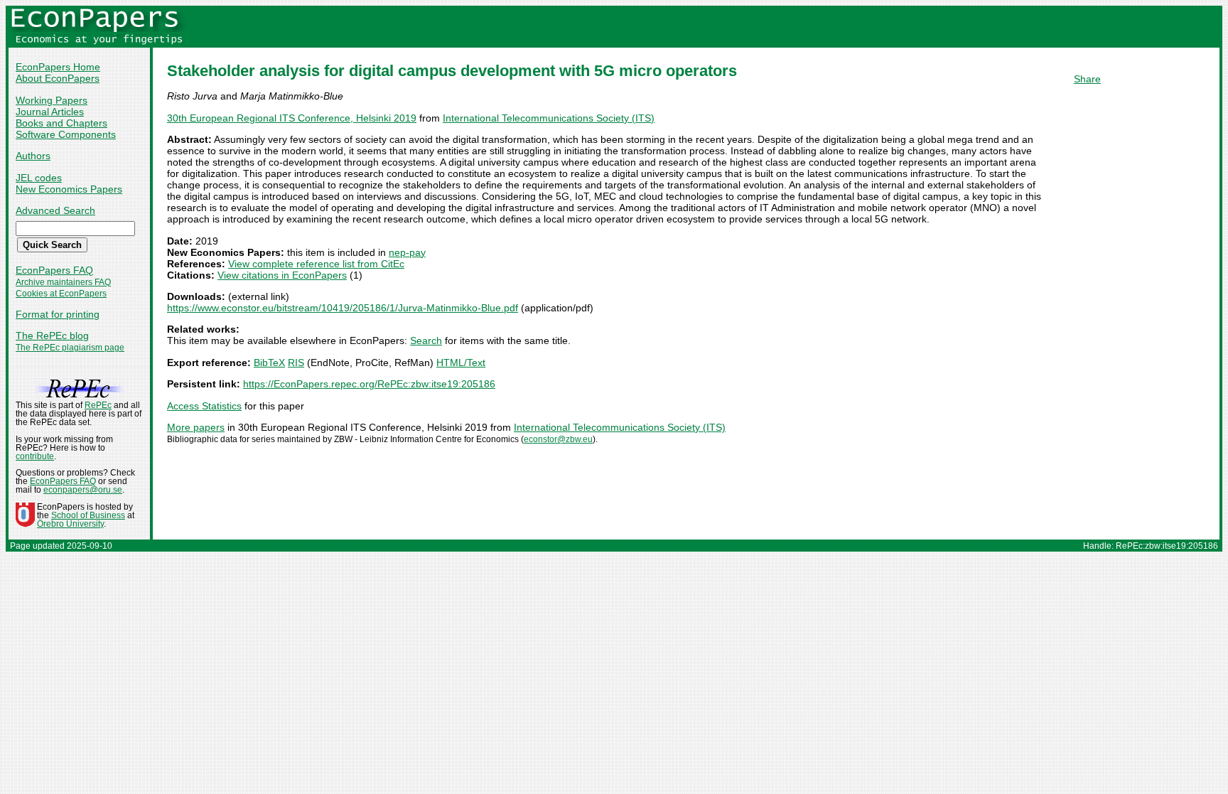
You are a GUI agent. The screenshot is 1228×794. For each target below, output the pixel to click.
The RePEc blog (52, 335)
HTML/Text (460, 362)
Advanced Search (55, 210)
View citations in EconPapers (282, 275)
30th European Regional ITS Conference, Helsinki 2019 (291, 118)
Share (1087, 79)
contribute (35, 456)
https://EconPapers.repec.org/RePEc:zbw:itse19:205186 (369, 384)
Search (426, 340)
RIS (296, 362)
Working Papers (51, 100)
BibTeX (269, 362)
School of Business (88, 515)
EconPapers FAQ (54, 270)
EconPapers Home (58, 67)
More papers (196, 427)
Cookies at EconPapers (61, 293)
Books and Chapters (61, 123)
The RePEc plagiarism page (70, 347)
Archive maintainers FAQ (63, 282)
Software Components (66, 134)
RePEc (98, 405)
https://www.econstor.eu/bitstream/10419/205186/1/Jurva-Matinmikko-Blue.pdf (342, 307)
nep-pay (407, 252)
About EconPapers (57, 78)
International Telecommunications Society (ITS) (549, 118)
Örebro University (70, 524)
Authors (33, 155)
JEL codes (39, 177)
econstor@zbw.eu (558, 439)
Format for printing (57, 314)
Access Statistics (204, 406)
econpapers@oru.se (82, 489)
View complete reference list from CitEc (316, 263)
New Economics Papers (69, 189)
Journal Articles (50, 111)
